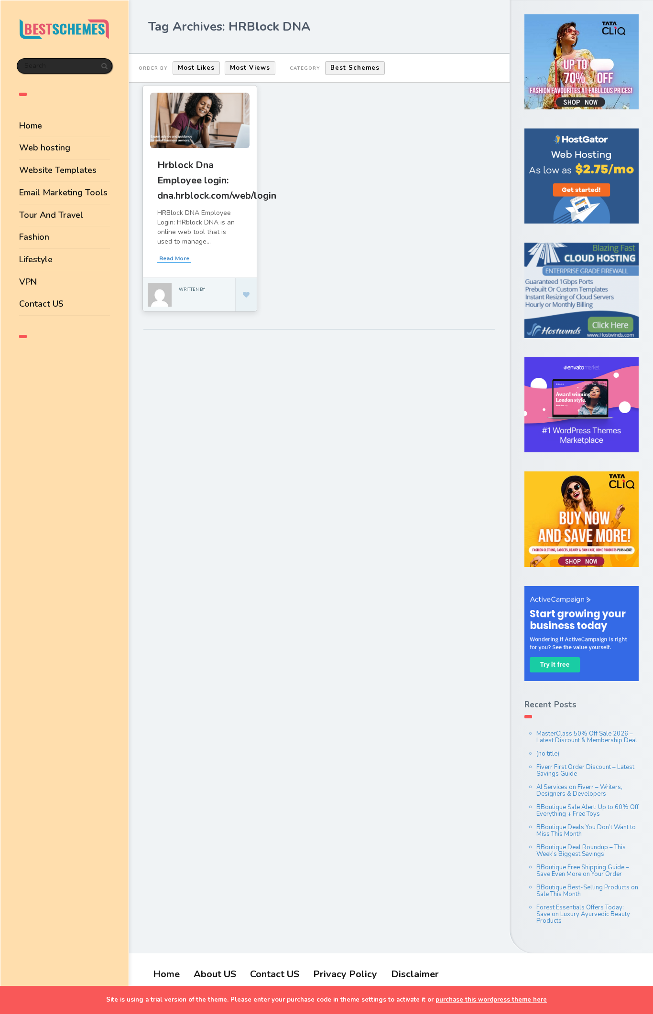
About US (215, 974)
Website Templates (58, 170)
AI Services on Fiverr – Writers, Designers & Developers (579, 790)
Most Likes (196, 68)
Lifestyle (36, 259)
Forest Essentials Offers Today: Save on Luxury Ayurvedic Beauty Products (583, 914)
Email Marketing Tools (63, 192)
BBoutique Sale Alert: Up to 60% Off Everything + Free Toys (587, 810)
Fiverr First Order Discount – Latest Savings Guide (585, 770)
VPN (28, 282)
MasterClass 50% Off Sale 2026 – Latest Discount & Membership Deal (586, 737)
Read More (174, 258)
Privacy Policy (345, 974)
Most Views (250, 68)
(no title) (547, 753)
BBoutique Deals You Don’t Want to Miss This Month (586, 830)
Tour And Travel (51, 215)
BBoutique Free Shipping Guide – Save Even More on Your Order (582, 870)
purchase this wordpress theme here (491, 999)
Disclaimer (415, 974)
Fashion (34, 237)
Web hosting (44, 147)
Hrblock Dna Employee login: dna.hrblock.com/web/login (216, 180)
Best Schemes (355, 68)
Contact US (41, 304)
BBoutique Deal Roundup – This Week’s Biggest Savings (581, 850)
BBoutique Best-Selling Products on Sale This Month (587, 890)
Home (30, 125)
